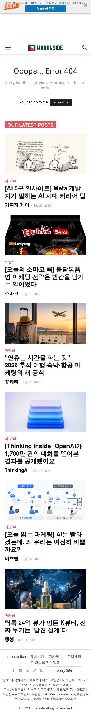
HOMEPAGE (61, 102)
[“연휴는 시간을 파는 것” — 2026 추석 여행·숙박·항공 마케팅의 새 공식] (45, 323)
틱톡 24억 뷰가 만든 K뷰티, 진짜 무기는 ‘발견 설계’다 (45, 626)
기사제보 (56, 656)
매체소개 (37, 656)
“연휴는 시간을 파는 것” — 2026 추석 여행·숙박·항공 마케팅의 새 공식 (42, 365)
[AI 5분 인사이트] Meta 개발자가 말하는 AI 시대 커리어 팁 (45, 192)
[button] (45, 6)
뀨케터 (12, 381)
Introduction (16, 656)
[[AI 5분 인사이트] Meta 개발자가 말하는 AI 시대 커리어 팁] (45, 154)
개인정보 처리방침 (45, 662)
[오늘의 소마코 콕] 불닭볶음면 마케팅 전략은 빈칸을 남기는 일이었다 (44, 276)
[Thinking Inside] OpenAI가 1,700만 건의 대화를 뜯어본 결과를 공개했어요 (43, 453)
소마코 (12, 293)
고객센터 (74, 656)
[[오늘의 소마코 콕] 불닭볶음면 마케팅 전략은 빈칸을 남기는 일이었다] (45, 235)
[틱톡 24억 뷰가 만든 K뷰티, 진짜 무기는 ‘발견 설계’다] (45, 589)
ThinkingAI (17, 469)
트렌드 (10, 261)
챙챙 (9, 639)
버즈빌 (12, 558)
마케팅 (10, 350)
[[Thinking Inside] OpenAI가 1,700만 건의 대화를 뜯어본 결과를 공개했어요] (45, 412)
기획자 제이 (17, 204)
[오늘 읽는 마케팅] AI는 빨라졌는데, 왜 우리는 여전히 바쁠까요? (45, 541)
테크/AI (10, 180)
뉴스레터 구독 (45, 9)
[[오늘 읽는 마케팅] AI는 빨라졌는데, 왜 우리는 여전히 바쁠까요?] (45, 500)
